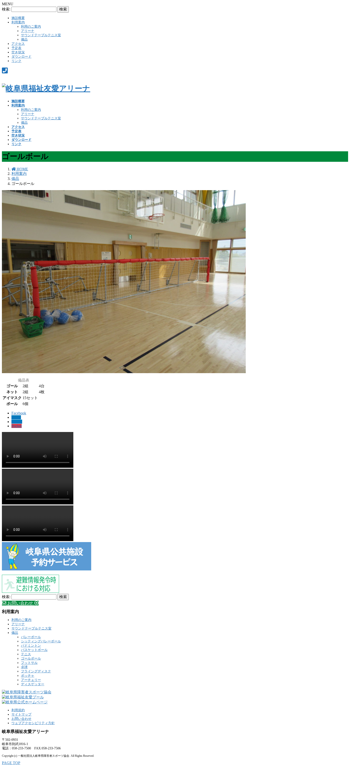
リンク (16, 61)
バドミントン (31, 645)
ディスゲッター (32, 684)
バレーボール (31, 637)
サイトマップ (21, 714)
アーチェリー (31, 680)
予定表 (16, 48)
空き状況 (18, 52)
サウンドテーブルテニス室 (41, 35)
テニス (26, 654)
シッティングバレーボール (41, 641)
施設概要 (18, 18)
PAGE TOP (11, 763)
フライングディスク (36, 671)
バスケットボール (34, 650)
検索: (6, 9)
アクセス (18, 44)
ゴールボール (31, 658)
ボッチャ (27, 675)
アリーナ (27, 31)
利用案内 (18, 22)
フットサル (29, 663)
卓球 (24, 667)
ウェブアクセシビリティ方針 (33, 723)
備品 (24, 39)
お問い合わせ (21, 719)
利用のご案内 (31, 26)
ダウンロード (21, 56)
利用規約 (18, 710)
